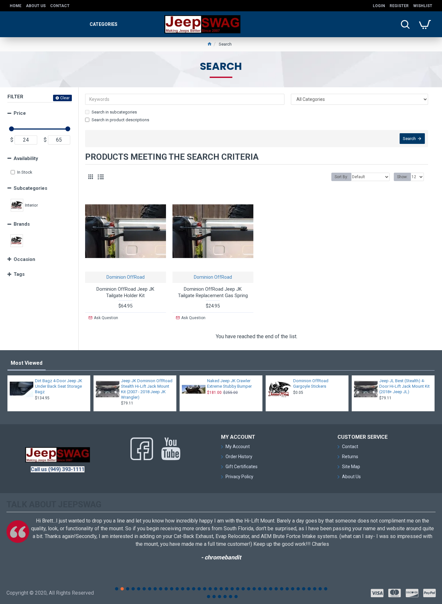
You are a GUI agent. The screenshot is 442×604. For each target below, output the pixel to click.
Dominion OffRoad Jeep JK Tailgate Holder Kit (125, 292)
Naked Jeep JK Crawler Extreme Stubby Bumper (229, 383)
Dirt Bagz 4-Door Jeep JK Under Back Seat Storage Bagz (58, 386)
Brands (22, 224)
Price (20, 113)
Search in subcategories (114, 112)
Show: (402, 177)
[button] (116, 588)
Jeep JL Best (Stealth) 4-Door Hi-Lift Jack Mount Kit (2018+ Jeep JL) (404, 386)
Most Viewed (26, 363)
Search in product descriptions (120, 119)
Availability (26, 158)
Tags (19, 274)
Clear (65, 98)
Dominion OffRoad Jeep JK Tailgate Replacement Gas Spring (213, 292)
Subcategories (30, 188)
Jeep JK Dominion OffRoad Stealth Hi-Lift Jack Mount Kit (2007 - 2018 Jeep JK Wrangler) (146, 389)
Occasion (24, 259)
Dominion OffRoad (125, 277)
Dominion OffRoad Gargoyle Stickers (310, 383)
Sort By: (341, 177)
